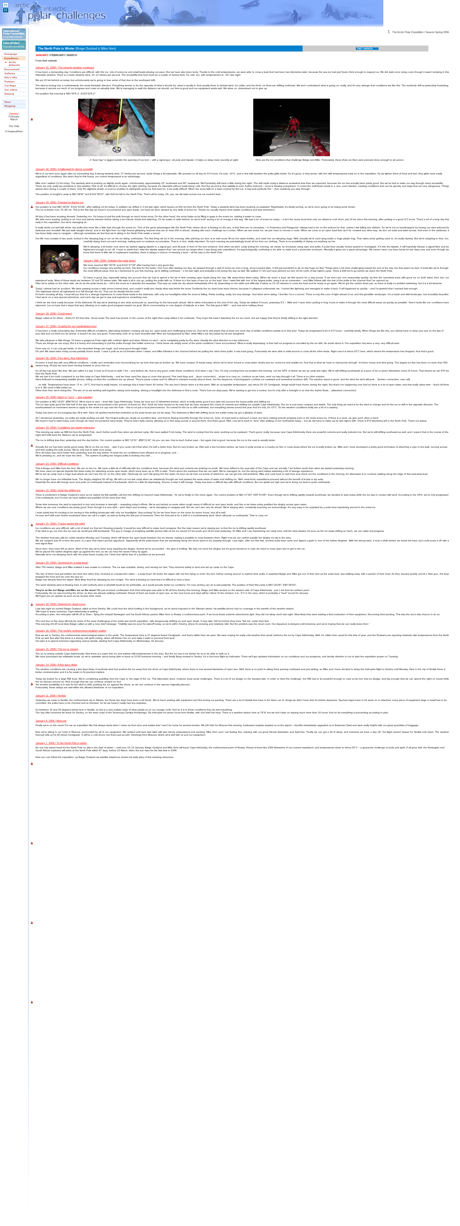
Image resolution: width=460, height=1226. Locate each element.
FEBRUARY (57, 55)
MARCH (72, 55)
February (14, 116)
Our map (14, 126)
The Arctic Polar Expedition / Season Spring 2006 (420, 32)
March (14, 119)
